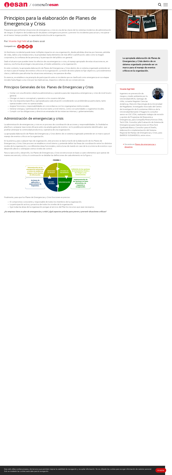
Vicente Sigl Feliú (18, 41)
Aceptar (160, 470)
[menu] (165, 4)
